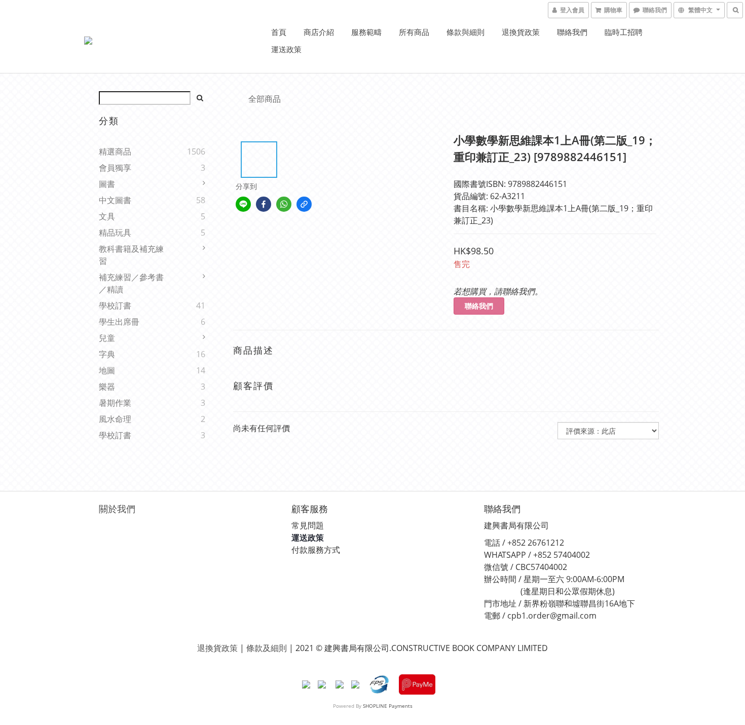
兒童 (107, 338)
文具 (107, 216)
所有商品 (414, 32)
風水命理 (115, 419)
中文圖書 (115, 200)
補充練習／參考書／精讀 (131, 283)
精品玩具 (115, 232)
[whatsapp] (283, 204)
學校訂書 (115, 305)
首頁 (278, 32)
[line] (243, 204)
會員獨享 (115, 167)
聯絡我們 (572, 32)
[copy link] (304, 204)
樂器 (107, 386)
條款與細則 (465, 32)
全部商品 (264, 98)
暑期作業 (115, 402)
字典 (107, 354)
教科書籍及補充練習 (131, 254)
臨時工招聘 (624, 32)
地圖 (107, 370)
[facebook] (263, 204)
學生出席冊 (119, 321)
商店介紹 (319, 32)
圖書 (107, 183)
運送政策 (286, 49)
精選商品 (115, 151)
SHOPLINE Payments (388, 705)
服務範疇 (366, 32)
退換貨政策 (521, 32)
